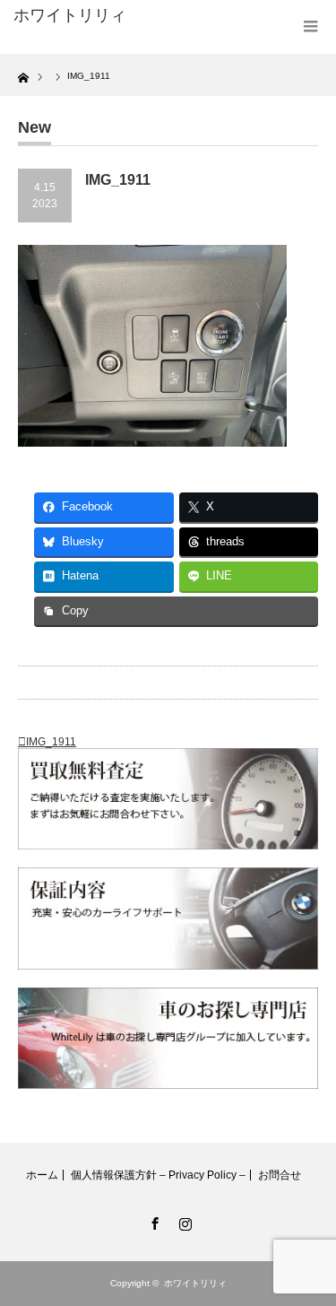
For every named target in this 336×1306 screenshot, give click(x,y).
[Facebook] (153, 1220)
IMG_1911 (51, 742)
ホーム (42, 1175)
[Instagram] (183, 1220)
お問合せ (279, 1175)
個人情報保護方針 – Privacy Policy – (158, 1175)
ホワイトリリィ (69, 15)
